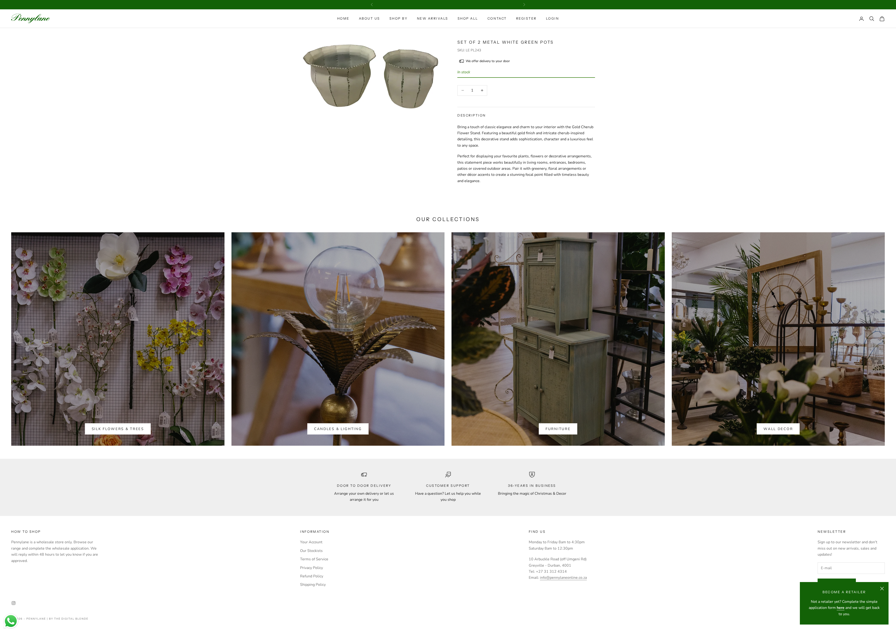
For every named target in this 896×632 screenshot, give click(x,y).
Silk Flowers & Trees (118, 429)
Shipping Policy (313, 584)
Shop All (468, 18)
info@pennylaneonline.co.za (563, 577)
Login (552, 18)
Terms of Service (314, 559)
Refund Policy (311, 576)
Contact (497, 18)
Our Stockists (311, 550)
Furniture (558, 429)
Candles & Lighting (338, 429)
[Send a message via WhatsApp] (10, 621)
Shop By (398, 18)
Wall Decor (778, 429)
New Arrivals (432, 18)
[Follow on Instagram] (13, 603)
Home (343, 18)
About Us (369, 18)
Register (526, 18)
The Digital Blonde (71, 618)
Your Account (311, 542)
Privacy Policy (311, 567)
